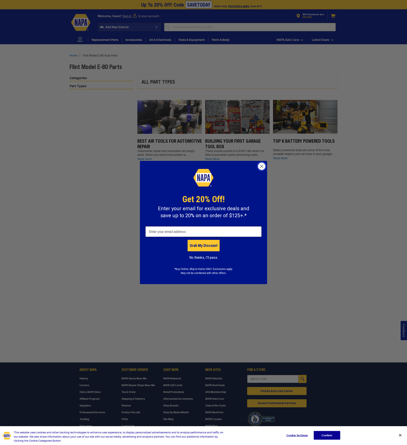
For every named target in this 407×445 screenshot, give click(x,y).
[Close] (400, 435)
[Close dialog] (261, 166)
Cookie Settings (297, 435)
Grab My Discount (203, 245)
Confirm (327, 435)
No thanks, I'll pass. (203, 258)
